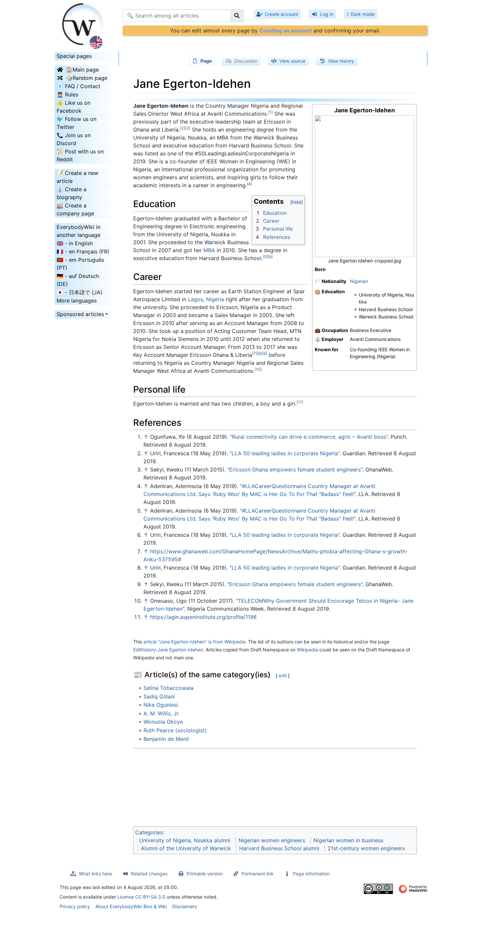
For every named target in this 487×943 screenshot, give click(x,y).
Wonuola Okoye (163, 721)
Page (206, 61)
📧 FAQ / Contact (78, 86)
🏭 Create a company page (75, 209)
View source (292, 61)
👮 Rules (67, 94)
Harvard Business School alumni (279, 848)
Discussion (245, 61)
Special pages (74, 56)
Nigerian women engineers (272, 840)
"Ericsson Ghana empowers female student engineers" (294, 469)
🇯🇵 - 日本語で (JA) (79, 292)
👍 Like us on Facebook (73, 106)
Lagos (195, 299)
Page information (311, 873)
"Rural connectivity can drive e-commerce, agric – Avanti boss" (309, 436)
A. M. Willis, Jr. (161, 713)
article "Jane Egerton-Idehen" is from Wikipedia (194, 641)
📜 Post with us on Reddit (80, 155)
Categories (149, 832)
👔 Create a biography (71, 193)
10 (258, 369)
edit (283, 675)
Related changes (149, 873)
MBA (209, 250)
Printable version (205, 873)
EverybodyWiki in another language (78, 231)
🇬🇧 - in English (75, 243)
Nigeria (215, 299)
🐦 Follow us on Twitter (76, 123)
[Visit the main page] (83, 24)
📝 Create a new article (77, 177)
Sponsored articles (80, 314)
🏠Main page (82, 69)
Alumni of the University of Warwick (186, 848)
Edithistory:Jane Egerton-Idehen (168, 649)
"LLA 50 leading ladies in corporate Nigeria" (285, 453)
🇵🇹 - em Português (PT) (80, 263)
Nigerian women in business (348, 840)
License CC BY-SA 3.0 (141, 897)
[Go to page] (237, 15)
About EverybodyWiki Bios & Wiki (131, 906)
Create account (281, 14)
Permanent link (258, 873)
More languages (77, 300)
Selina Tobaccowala (168, 688)
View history (341, 61)
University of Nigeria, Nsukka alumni (184, 840)
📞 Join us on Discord (74, 139)
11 (300, 402)
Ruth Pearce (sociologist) (175, 730)
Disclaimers (184, 906)
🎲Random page (86, 78)
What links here (95, 873)
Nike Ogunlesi (160, 704)
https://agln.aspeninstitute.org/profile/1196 (203, 617)
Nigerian (359, 281)
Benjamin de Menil (166, 739)
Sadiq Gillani (159, 696)
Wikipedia (307, 649)
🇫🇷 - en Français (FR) (83, 251)
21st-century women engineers (366, 848)
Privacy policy (75, 906)
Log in (326, 14)
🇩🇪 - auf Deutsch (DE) (78, 280)
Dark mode (363, 14)
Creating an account (285, 30)
